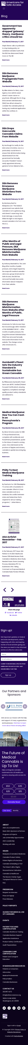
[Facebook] (9, 1008)
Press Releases (8, 899)
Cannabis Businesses (10, 982)
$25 (8, 791)
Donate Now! (14, 802)
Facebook (10, 613)
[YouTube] (18, 1008)
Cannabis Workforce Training (13, 932)
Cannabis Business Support (12, 935)
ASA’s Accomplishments (11, 828)
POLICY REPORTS (10, 905)
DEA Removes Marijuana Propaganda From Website (13, 77)
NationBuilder (18, 1036)
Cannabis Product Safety (11, 857)
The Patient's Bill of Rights (11, 867)
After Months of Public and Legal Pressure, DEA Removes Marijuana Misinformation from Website (14, 248)
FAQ (4, 883)
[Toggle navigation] (3, 8)
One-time (6, 811)
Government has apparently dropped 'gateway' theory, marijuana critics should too (13, 31)
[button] (3, 706)
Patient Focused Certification (10, 928)
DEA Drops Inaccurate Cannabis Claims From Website (12, 132)
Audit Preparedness (9, 945)
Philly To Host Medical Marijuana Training (13, 472)
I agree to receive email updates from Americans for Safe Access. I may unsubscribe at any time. (13, 666)
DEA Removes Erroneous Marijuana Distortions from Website (11, 189)
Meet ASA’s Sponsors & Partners (14, 831)
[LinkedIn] (23, 1008)
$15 (20, 791)
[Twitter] (4, 1008)
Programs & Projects (10, 834)
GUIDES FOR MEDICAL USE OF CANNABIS (13, 913)
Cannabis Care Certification (10, 952)
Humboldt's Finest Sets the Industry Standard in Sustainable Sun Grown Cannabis (12, 368)
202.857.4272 (7, 992)
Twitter (19, 613)
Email (19, 1025)
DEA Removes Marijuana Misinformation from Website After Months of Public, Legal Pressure (13, 308)
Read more (5, 60)
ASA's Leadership (9, 841)
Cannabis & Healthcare (11, 874)
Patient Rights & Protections (12, 860)
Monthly (15, 811)
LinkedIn (14, 615)
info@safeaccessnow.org (12, 995)
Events (6, 920)
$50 (8, 786)
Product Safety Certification (12, 942)
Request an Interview (10, 892)
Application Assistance (11, 938)
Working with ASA (9, 844)
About (6, 825)
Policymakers (7, 979)
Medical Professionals (10, 976)
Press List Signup (8, 896)
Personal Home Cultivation (12, 870)
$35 (20, 786)
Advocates (7, 972)
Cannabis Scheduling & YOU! (12, 864)
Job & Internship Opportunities (13, 838)
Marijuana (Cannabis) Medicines (14, 854)
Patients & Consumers (10, 969)
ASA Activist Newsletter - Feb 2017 (11, 539)
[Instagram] (14, 1008)
